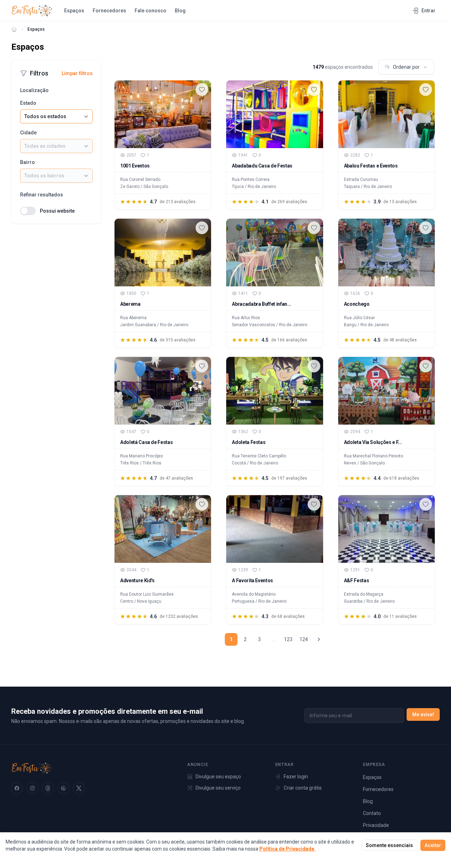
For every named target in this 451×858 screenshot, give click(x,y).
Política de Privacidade (287, 849)
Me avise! (423, 714)
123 (288, 639)
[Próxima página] (318, 639)
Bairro (27, 162)
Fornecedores (109, 10)
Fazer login (296, 776)
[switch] (28, 211)
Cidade (28, 132)
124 (303, 639)
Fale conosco (150, 10)
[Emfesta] (14, 29)
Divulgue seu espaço (218, 776)
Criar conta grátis (303, 788)
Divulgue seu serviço (218, 788)
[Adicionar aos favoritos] (202, 89)
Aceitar (433, 845)
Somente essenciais (389, 845)
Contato (372, 813)
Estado (28, 103)
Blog (180, 10)
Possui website (57, 211)
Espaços (74, 10)
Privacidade (376, 825)
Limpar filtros (77, 73)
